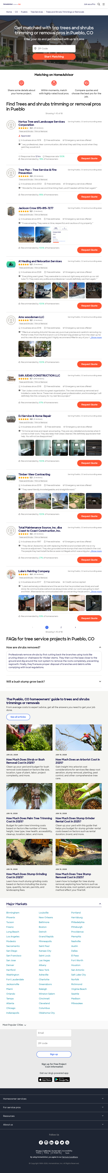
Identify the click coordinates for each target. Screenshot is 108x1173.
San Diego (11, 951)
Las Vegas (44, 960)
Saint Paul (44, 946)
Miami (9, 989)
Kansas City (45, 951)
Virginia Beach (79, 989)
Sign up (54, 1054)
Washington (12, 974)
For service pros (12, 1107)
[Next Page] (75, 627)
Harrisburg (77, 917)
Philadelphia (77, 922)
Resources (8, 1116)
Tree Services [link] (37, 12)
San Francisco (13, 955)
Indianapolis (12, 1013)
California (46, 1152)
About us (8, 1124)
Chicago (10, 1008)
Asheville (43, 974)
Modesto (11, 941)
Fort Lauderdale (15, 979)
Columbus (44, 1008)
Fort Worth (77, 960)
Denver (10, 965)
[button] (26, 235)
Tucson (10, 922)
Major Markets (16, 904)
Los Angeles (12, 936)
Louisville (44, 912)
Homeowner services (14, 1098)
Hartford (10, 970)
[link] (54, 126)
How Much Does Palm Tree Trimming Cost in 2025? (29, 820)
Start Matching (54, 56)
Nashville (76, 941)
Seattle (75, 993)
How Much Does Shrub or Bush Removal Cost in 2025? (25, 761)
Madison (75, 998)
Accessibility (67, 1152)
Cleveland (44, 1003)
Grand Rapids (46, 936)
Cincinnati (44, 998)
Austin (74, 946)
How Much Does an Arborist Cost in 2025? (78, 761)
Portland (76, 912)
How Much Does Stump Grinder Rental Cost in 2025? (75, 820)
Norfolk (75, 979)
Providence (77, 931)
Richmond (76, 984)
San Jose (11, 960)
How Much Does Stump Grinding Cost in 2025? (26, 875)
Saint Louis (44, 955)
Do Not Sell (56, 1152)
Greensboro (45, 984)
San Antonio (77, 970)
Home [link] (9, 12)
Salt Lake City (78, 974)
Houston (75, 965)
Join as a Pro (89, 4)
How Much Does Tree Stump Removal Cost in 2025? (73, 875)
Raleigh (43, 989)
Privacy (39, 1152)
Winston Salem (47, 993)
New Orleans (46, 917)
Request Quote (89, 158)
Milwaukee (77, 1003)
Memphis (76, 936)
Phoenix (10, 917)
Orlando (10, 993)
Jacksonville (12, 984)
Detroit (42, 931)
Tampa (10, 998)
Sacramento (13, 946)
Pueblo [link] (24, 12)
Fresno (10, 927)
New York (44, 970)
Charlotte (44, 979)
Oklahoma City (47, 1013)
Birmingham (12, 912)
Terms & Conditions (70, 1157)
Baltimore (44, 922)
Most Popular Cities (13, 1025)
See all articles (18, 717)
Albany (42, 965)
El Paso (75, 955)
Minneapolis (45, 941)
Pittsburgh (76, 927)
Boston (42, 927)
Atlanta (10, 1003)
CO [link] (16, 12)
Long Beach (12, 931)
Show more (96, 337)
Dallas (74, 951)
